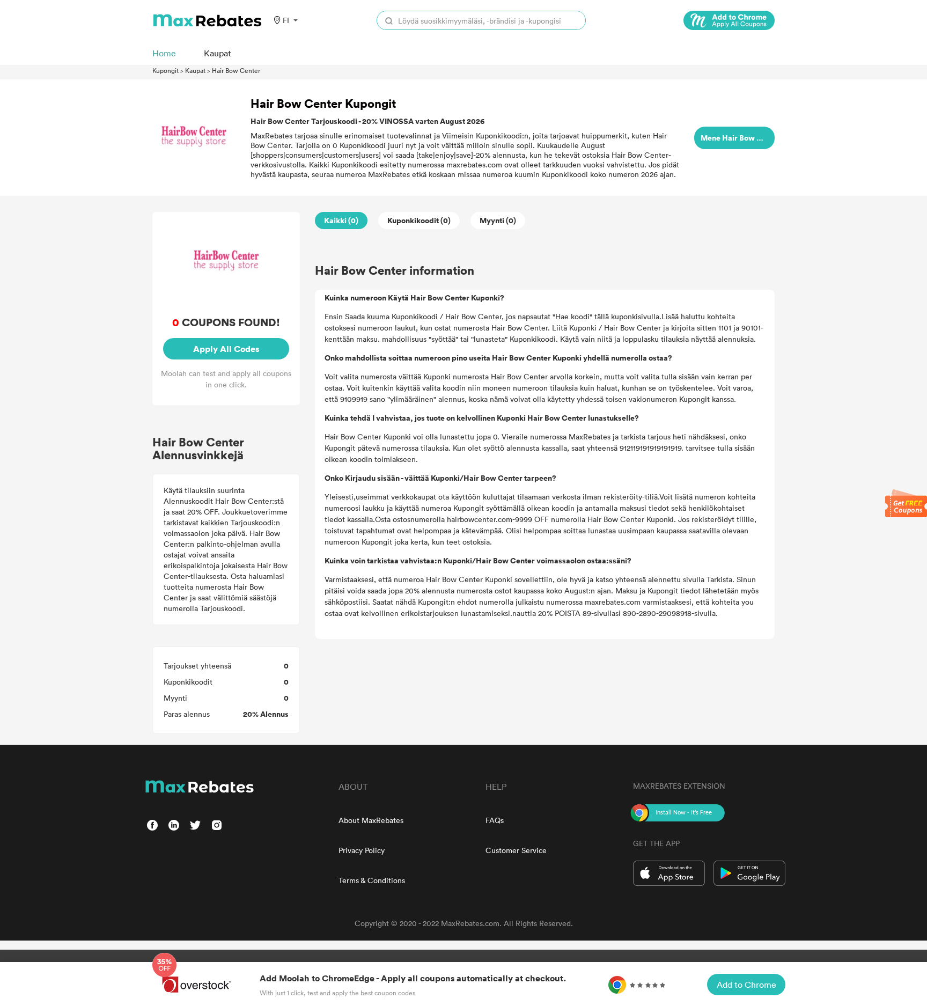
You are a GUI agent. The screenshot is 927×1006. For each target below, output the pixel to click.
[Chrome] (729, 20)
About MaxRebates (371, 820)
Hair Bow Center (236, 70)
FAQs (494, 820)
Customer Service (516, 850)
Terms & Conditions (372, 880)
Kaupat (195, 70)
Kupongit (165, 70)
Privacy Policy (362, 850)
